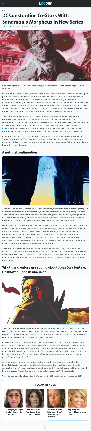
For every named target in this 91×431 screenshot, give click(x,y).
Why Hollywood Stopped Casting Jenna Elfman (77, 412)
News (4, 10)
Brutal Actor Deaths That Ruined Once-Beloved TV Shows (33, 412)
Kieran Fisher (9, 27)
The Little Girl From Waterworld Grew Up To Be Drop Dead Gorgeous (55, 413)
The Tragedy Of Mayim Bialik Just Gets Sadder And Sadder (13, 412)
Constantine (28, 85)
